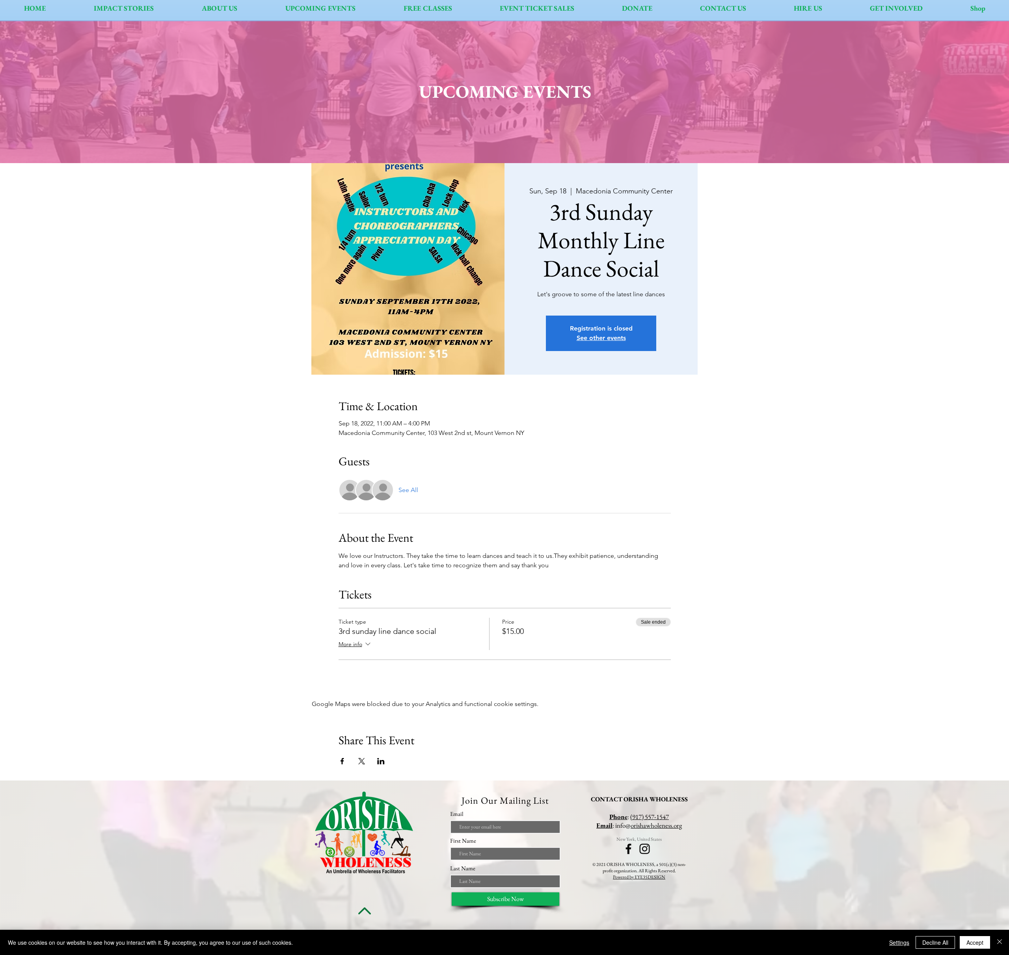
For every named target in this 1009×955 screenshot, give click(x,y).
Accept (974, 942)
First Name (463, 841)
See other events (601, 338)
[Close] (999, 942)
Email (457, 814)
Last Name (462, 868)
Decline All (935, 942)
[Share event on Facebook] (342, 761)
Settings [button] (899, 942)
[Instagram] (645, 849)
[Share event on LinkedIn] (381, 761)
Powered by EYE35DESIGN (639, 877)
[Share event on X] (361, 761)
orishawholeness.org (656, 825)
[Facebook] (628, 849)
